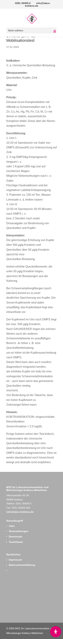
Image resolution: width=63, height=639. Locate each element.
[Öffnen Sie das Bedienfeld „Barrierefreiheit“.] (55, 631)
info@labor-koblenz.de (20, 511)
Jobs (12, 526)
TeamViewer (16, 542)
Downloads (15, 536)
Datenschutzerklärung (22, 565)
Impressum (15, 559)
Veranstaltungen (18, 531)
